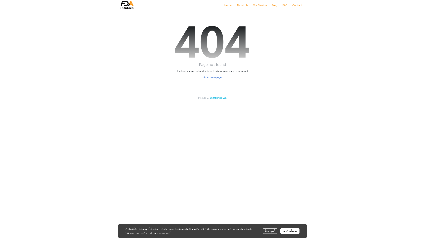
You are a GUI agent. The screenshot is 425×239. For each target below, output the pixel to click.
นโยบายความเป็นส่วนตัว (141, 233)
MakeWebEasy (220, 98)
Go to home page (213, 77)
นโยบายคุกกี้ (164, 233)
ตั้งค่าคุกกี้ (270, 231)
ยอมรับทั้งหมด (290, 231)
